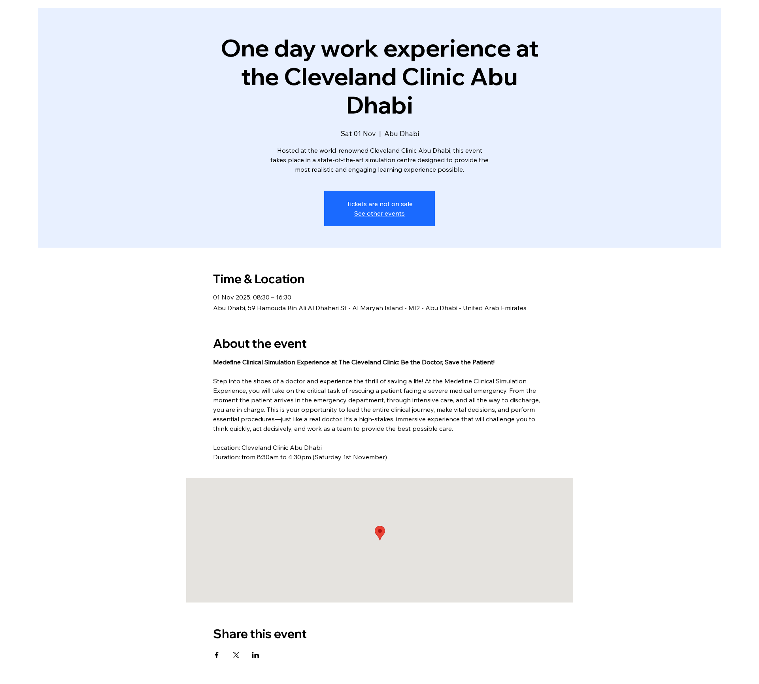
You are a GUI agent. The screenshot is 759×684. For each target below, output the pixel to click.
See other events (379, 213)
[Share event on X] (236, 655)
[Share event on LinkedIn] (255, 655)
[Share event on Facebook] (217, 655)
